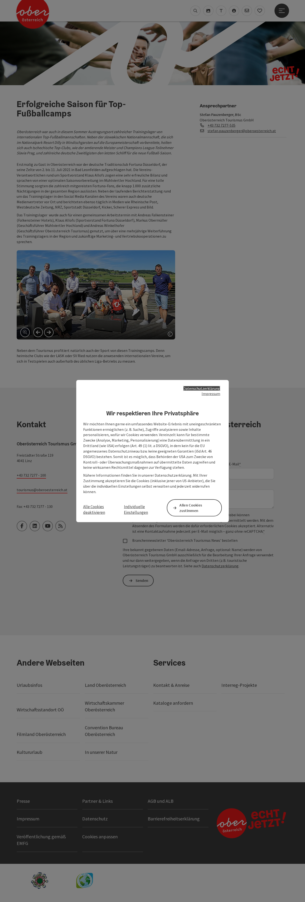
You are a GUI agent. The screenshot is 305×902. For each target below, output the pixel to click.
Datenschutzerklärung (201, 388)
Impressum (211, 393)
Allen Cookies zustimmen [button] (190, 508)
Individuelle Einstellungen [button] (136, 509)
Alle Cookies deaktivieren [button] (94, 509)
